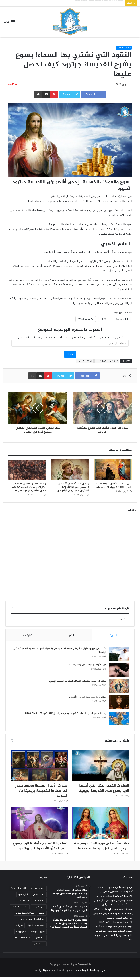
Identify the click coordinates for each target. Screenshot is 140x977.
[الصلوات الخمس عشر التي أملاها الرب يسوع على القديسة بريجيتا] (100, 765)
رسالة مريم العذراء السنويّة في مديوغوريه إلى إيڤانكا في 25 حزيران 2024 (65, 713)
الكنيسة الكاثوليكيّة (20, 907)
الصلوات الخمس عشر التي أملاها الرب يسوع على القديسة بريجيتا (104, 788)
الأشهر (71, 635)
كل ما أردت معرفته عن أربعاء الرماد (87, 665)
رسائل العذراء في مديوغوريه (33, 919)
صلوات (19, 925)
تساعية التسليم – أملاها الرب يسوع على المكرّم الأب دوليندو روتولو (40, 846)
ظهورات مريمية (38, 931)
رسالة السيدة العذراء (36, 925)
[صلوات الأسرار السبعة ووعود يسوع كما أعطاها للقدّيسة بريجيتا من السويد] (39, 765)
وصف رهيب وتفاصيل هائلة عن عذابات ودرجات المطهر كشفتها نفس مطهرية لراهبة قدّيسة (28, 487)
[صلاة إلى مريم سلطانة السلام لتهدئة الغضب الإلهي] (119, 686)
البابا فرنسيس (39, 894)
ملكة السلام (39, 944)
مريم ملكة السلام (22, 938)
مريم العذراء (40, 938)
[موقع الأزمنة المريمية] (70, 22)
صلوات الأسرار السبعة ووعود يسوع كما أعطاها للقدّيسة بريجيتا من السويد (41, 791)
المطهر (42, 913)
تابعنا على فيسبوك (120, 619)
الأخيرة (113, 635)
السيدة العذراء (23, 900)
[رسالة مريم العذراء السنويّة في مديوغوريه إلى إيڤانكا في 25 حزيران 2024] (119, 718)
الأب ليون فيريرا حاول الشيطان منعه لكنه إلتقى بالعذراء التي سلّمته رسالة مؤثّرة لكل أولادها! (59, 650)
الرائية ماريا (23, 894)
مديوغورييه (21, 931)
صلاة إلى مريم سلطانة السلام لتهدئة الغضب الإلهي (77, 681)
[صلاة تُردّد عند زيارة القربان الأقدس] (119, 702)
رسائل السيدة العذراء (25, 913)
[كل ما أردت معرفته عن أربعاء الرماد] (119, 670)
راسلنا (93, 970)
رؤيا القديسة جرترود (84, 361)
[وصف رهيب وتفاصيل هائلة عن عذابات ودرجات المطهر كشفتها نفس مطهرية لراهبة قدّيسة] (27, 469)
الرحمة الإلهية (58, 970)
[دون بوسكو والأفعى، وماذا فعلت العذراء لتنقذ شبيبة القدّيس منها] (113, 469)
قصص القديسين (124, 47)
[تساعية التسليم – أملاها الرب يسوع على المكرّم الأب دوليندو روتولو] (39, 823)
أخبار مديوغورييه (38, 888)
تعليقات (27, 635)
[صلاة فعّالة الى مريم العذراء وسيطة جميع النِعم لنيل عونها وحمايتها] (100, 823)
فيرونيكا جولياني (42, 970)
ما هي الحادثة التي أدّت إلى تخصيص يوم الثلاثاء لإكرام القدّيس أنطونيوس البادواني (73, 487)
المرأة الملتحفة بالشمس (77, 970)
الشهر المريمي (39, 907)
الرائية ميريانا (39, 900)
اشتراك (70, 354)
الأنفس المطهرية (18, 888)
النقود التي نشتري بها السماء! (107, 361)
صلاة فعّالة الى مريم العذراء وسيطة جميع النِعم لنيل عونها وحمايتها (101, 846)
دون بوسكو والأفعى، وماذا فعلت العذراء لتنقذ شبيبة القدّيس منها (113, 485)
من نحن (101, 970)
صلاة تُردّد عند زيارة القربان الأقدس (107, 3)
